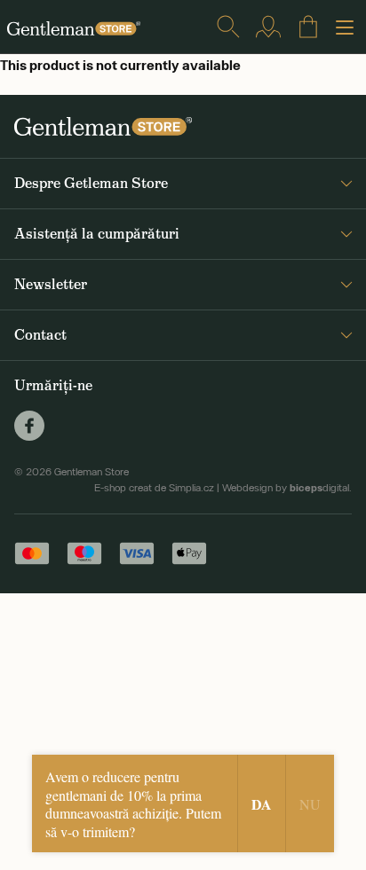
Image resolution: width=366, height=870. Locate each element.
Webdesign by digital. (287, 488)
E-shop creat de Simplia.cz (154, 488)
